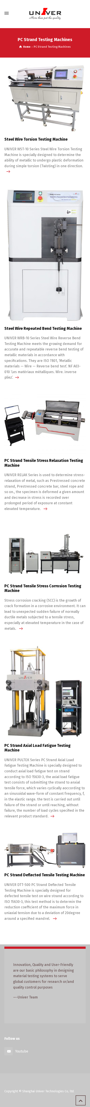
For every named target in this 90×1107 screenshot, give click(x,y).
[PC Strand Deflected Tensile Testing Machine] (45, 850)
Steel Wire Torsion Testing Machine (36, 139)
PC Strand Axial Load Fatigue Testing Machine (37, 748)
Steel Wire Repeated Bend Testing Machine (43, 328)
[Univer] (45, 13)
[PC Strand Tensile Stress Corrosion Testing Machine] (45, 552)
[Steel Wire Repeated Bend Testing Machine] (45, 255)
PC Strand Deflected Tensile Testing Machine (44, 875)
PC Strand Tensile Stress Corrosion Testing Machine (42, 588)
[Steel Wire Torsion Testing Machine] (45, 98)
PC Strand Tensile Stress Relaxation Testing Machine (43, 463)
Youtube (21, 1051)
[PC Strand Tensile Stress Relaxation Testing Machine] (45, 424)
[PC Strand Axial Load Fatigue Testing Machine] (45, 691)
